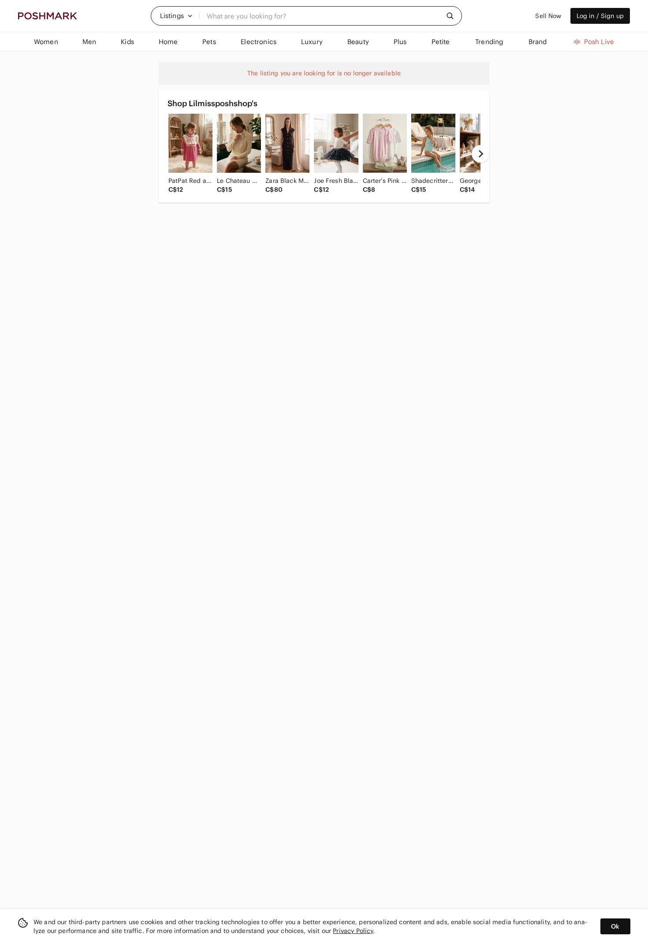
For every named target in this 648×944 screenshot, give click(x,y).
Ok (615, 926)
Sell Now (548, 16)
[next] (480, 154)
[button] (176, 15)
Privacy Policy (353, 931)
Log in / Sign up (600, 16)
